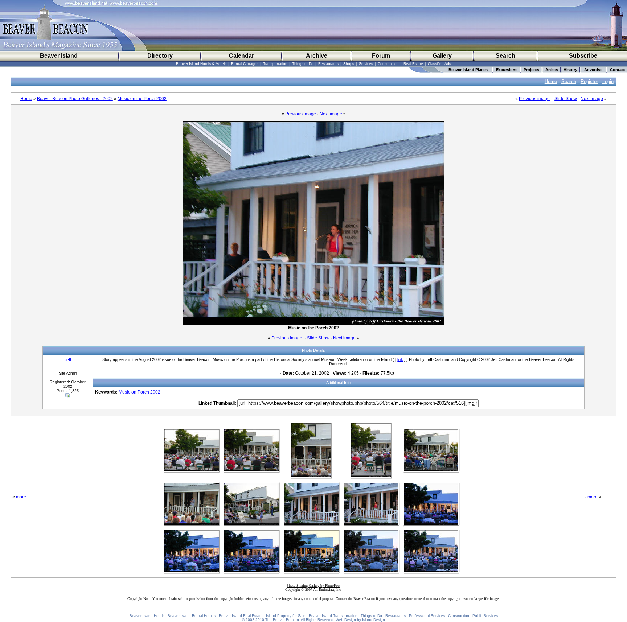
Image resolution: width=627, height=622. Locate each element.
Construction (388, 64)
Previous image (534, 98)
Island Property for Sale (286, 616)
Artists (551, 69)
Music (124, 392)
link (400, 359)
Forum (381, 56)
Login (608, 81)
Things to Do (303, 64)
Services (366, 64)
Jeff (67, 359)
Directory (160, 56)
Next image (592, 98)
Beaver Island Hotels (147, 616)
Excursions (506, 69)
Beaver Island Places (468, 69)
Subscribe (583, 56)
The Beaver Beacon (282, 620)
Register (589, 81)
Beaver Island (59, 56)
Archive (316, 56)
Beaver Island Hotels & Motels (201, 64)
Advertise (593, 69)
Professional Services (427, 616)
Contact (617, 69)
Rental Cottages (244, 64)
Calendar (241, 56)
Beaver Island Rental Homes (192, 616)
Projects (531, 69)
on (133, 392)
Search (505, 56)
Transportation (275, 64)
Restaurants (328, 64)
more (21, 496)
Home (551, 81)
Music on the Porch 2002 (142, 98)
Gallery (442, 56)
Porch (143, 392)
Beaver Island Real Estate (241, 616)
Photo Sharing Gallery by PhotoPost (313, 586)
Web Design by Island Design (360, 620)
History (570, 69)
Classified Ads (439, 64)
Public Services (485, 616)
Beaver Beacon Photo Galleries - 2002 (75, 98)
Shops (348, 64)
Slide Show (565, 98)
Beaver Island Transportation (333, 616)
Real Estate (413, 64)
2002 (155, 392)
